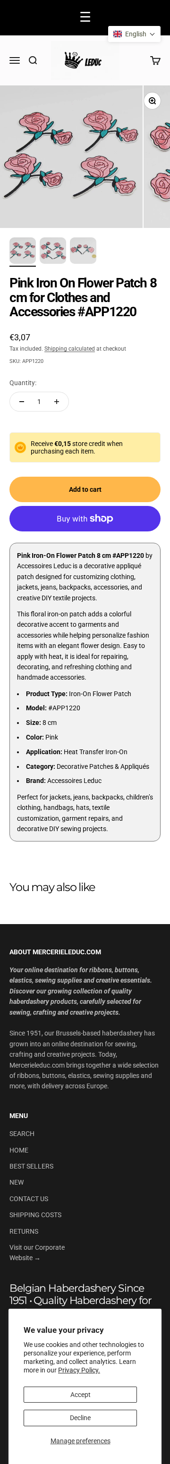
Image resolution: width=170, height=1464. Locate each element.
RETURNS (23, 1231)
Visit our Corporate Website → (37, 1253)
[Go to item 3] (83, 252)
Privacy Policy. (79, 1370)
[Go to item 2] (53, 252)
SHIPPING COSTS (35, 1215)
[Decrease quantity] (22, 401)
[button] (134, 34)
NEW (16, 1182)
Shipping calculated (69, 348)
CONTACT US (28, 1199)
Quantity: (22, 383)
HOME (18, 1150)
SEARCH (21, 1133)
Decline (80, 1418)
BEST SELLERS (31, 1166)
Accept (80, 1394)
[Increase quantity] (56, 401)
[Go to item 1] (22, 252)
